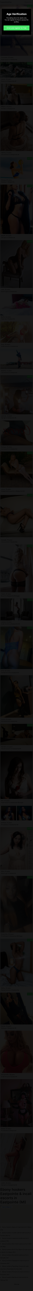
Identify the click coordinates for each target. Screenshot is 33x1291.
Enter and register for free (16, 28)
